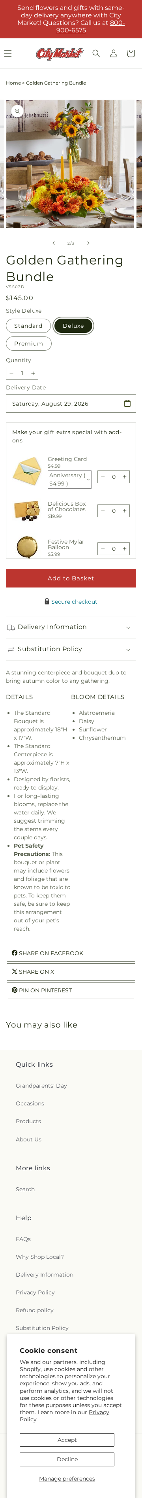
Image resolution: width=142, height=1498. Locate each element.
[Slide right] (88, 243)
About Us (28, 1139)
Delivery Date (26, 387)
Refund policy (35, 1310)
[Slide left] (53, 243)
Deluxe (73, 325)
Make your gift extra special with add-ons (66, 436)
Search (25, 1189)
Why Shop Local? (40, 1256)
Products (28, 1121)
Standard (28, 325)
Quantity (18, 360)
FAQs (23, 1239)
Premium (28, 343)
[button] (96, 53)
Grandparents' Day (41, 1085)
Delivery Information (44, 1274)
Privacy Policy (35, 1292)
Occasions (30, 1103)
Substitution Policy (42, 1328)
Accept (67, 1439)
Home (13, 83)
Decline (67, 1459)
